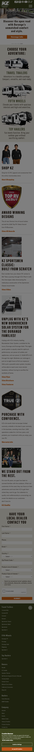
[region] (17, 740)
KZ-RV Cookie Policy (7, 740)
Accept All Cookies (17, 749)
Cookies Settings (17, 744)
